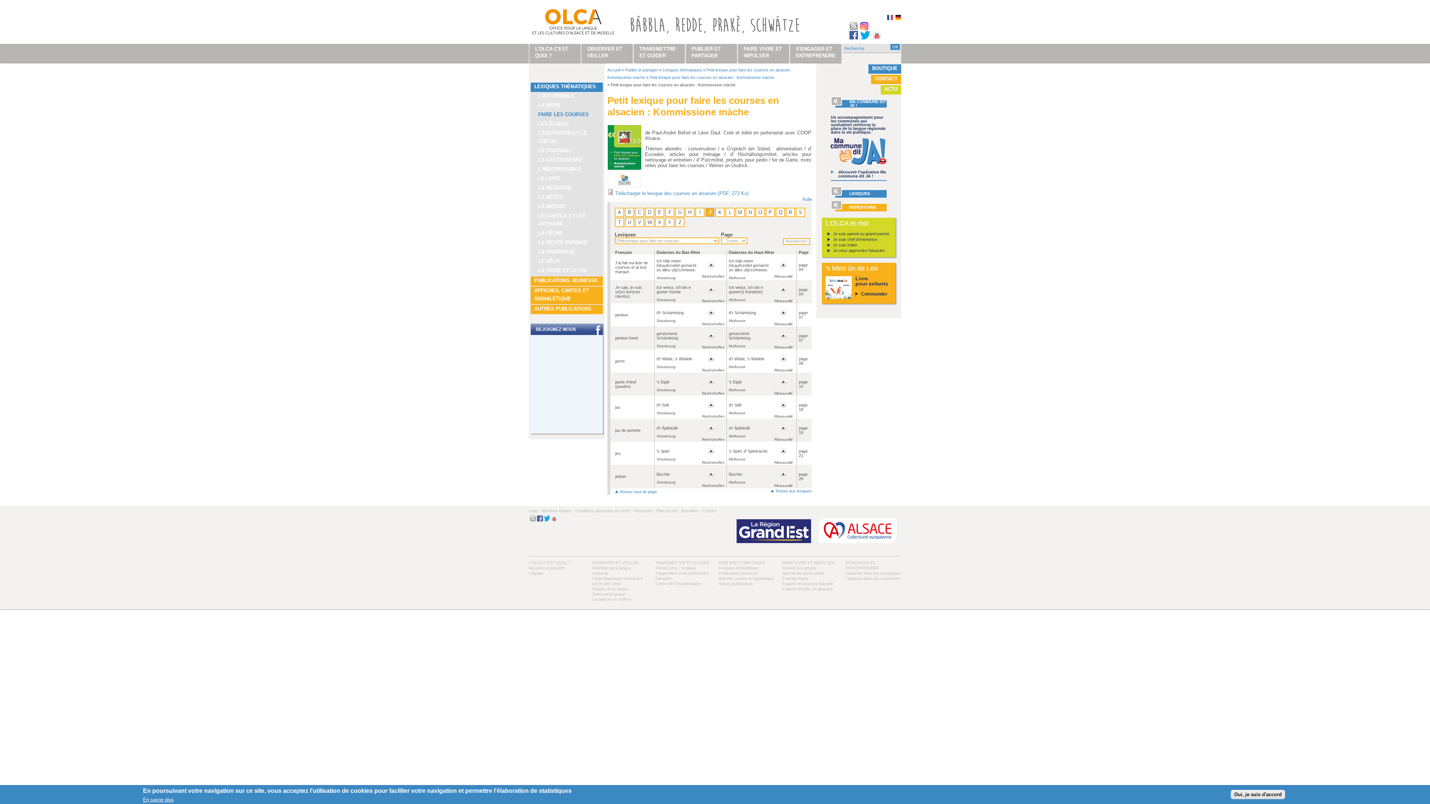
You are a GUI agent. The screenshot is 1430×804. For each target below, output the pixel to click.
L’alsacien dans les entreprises (873, 573)
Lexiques (625, 234)
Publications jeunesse (566, 280)
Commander (874, 294)
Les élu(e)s (553, 124)
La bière (549, 105)
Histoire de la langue (610, 589)
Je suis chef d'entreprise (855, 239)
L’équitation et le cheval (562, 137)
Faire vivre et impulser (808, 563)
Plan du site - (668, 510)
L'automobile (556, 96)
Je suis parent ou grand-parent (861, 234)
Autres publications (562, 309)
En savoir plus (158, 800)
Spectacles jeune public (803, 573)
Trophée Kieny (795, 578)
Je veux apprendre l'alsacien (859, 250)
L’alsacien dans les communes (872, 578)
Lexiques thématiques (565, 86)
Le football (555, 150)
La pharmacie (556, 252)
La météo (550, 197)
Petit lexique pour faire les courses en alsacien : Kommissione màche (711, 77)
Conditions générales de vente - (604, 510)
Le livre (549, 178)
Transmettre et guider (682, 563)
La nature (551, 206)
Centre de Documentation (678, 583)
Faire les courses (563, 114)
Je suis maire (845, 245)
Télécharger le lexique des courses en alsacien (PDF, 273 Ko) (682, 193)
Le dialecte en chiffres (612, 599)
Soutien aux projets (799, 568)
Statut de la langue (608, 594)
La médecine (555, 188)
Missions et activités (547, 568)
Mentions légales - (557, 510)
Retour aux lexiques (794, 491)
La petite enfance (563, 242)
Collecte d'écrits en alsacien (807, 589)
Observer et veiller (615, 563)
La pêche (550, 233)
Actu (890, 89)
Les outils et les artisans (562, 220)
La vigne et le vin (562, 270)
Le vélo (548, 261)
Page (727, 234)
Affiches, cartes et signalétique (561, 295)
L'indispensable (560, 169)
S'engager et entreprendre (816, 52)
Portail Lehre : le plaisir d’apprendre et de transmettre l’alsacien (682, 573)
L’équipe (536, 573)
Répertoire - (644, 510)
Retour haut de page (638, 491)
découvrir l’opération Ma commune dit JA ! (862, 174)
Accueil (613, 70)
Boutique (884, 68)
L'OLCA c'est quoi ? (550, 563)
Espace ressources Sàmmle (807, 583)
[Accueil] (564, 23)
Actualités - (691, 510)
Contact (886, 79)
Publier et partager (641, 70)
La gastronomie (560, 160)
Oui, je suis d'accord (1258, 794)
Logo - (534, 510)
